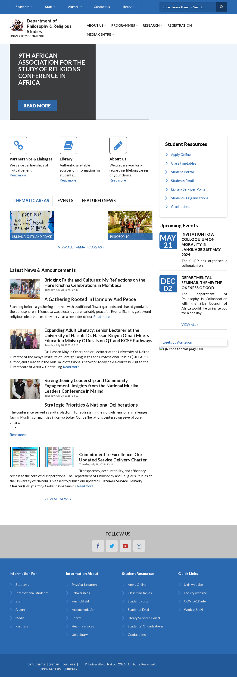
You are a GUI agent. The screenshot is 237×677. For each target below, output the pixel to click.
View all (188, 324)
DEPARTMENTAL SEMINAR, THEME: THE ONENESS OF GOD (201, 282)
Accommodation (83, 609)
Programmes (123, 25)
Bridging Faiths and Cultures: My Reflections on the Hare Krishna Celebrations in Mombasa (94, 282)
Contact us (102, 7)
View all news (56, 499)
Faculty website (195, 593)
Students (22, 7)
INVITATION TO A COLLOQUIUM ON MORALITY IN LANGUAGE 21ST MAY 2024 (201, 244)
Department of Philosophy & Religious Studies (49, 26)
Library (126, 7)
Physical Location (84, 584)
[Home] (16, 24)
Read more (18, 175)
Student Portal (182, 172)
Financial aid (80, 601)
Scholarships (81, 593)
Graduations (180, 206)
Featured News (99, 200)
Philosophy (119, 236)
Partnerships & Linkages (31, 159)
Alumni (73, 7)
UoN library (80, 634)
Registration (180, 25)
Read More (37, 105)
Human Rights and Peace (32, 236)
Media (20, 618)
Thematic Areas (31, 200)
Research (151, 25)
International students (32, 593)
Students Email (182, 181)
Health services (83, 626)
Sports (76, 618)
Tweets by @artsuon (176, 342)
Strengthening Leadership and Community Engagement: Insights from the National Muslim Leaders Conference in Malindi (91, 386)
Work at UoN (193, 609)
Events (65, 200)
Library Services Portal (188, 189)
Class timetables (183, 163)
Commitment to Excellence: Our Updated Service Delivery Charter (113, 457)
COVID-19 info (195, 601)
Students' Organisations (189, 198)
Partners (22, 626)
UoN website (193, 584)
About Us (95, 25)
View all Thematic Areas (80, 247)
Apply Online (181, 154)
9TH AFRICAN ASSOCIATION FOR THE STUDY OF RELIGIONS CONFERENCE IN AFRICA (51, 69)
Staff (48, 7)
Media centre (99, 34)
